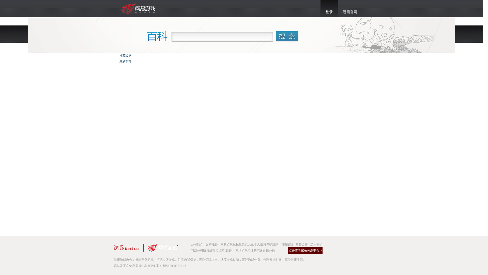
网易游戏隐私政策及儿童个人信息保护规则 (249, 244)
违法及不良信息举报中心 (130, 266)
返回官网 (350, 12)
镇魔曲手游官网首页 (139, 8)
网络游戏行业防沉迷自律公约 (255, 250)
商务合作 (302, 244)
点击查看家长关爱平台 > (305, 250)
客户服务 (212, 244)
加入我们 (316, 244)
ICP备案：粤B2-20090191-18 (167, 266)
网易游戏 (287, 244)
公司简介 (197, 244)
